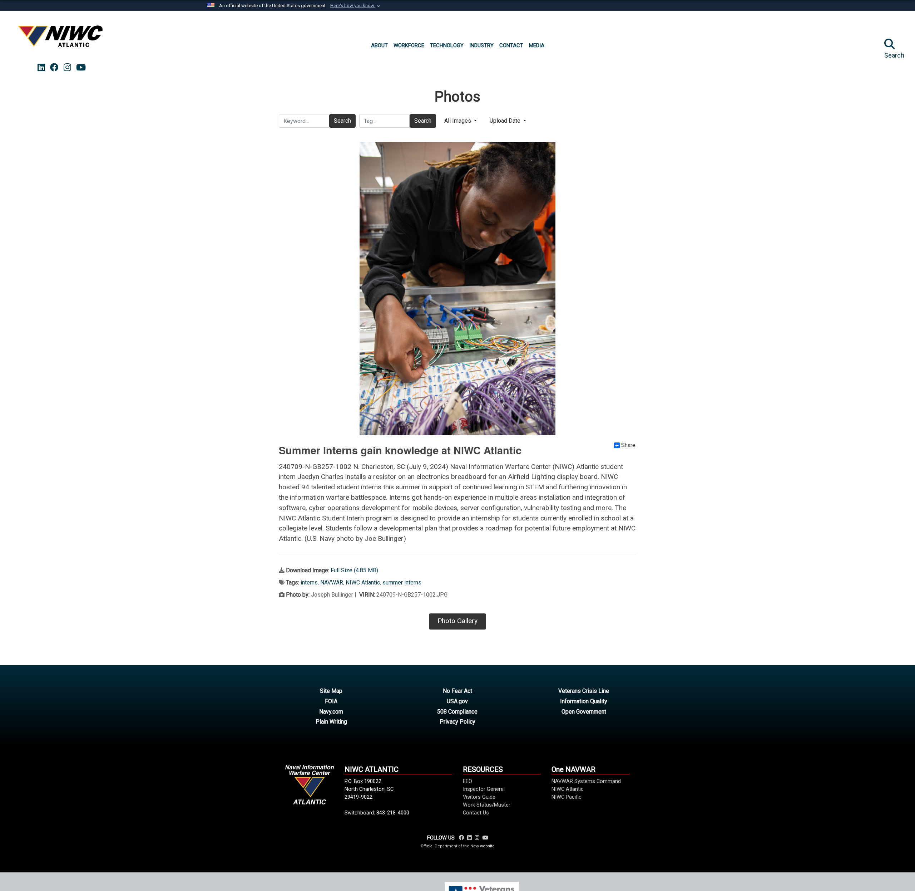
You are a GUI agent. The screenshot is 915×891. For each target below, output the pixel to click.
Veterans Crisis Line (583, 690)
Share (628, 445)
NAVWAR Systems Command (586, 781)
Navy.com (331, 711)
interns (309, 582)
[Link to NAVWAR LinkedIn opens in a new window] (41, 68)
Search (342, 120)
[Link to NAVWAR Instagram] (477, 837)
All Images (458, 120)
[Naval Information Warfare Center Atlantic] (61, 39)
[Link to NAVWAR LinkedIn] (469, 837)
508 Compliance (457, 711)
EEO (467, 781)
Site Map (331, 690)
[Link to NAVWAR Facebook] (461, 837)
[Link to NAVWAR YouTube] (485, 837)
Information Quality (583, 701)
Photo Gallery (457, 621)
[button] (356, 5)
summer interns (401, 582)
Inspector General (484, 789)
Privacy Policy (457, 721)
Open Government (584, 711)
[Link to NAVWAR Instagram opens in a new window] (67, 68)
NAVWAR (331, 582)
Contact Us (476, 812)
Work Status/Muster (486, 805)
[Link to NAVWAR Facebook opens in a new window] (54, 68)
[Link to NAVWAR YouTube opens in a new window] (81, 68)
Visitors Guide (479, 797)
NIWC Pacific (567, 797)
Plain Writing (331, 721)
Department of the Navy (457, 846)
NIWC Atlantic (363, 582)
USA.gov (457, 701)
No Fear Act (457, 690)
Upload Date (506, 120)
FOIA (331, 701)
